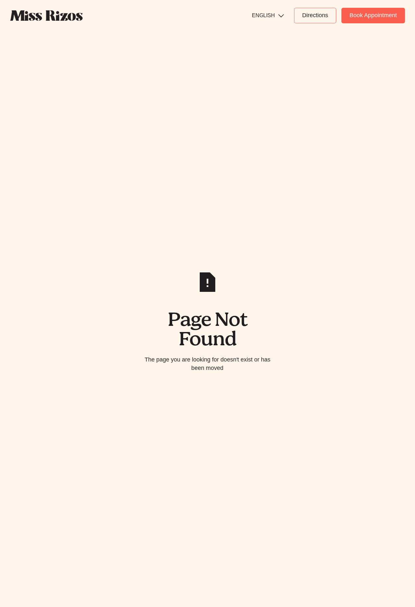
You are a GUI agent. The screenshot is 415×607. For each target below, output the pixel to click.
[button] (268, 15)
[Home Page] (46, 15)
